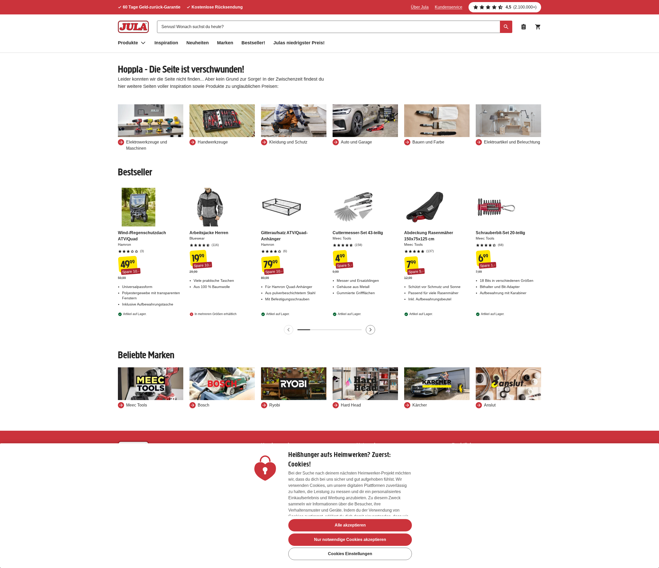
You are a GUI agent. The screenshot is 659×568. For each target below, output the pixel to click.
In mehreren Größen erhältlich (216, 314)
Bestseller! (253, 42)
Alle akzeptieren (350, 525)
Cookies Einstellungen (350, 554)
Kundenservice (448, 7)
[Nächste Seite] (370, 329)
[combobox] (334, 27)
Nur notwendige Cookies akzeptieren (350, 539)
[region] (329, 505)
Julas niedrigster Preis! (299, 42)
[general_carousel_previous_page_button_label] (288, 329)
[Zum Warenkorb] (538, 27)
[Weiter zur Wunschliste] (523, 27)
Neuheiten (197, 42)
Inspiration (166, 42)
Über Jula (420, 7)
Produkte (128, 42)
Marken (225, 42)
